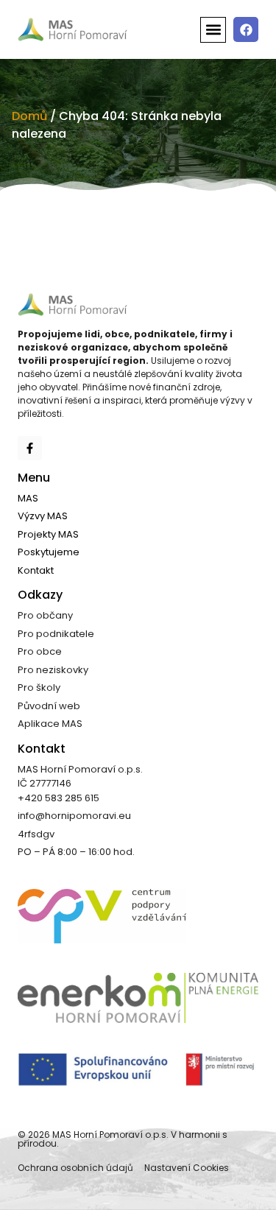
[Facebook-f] (30, 448)
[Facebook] (245, 29)
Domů (29, 116)
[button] (213, 30)
